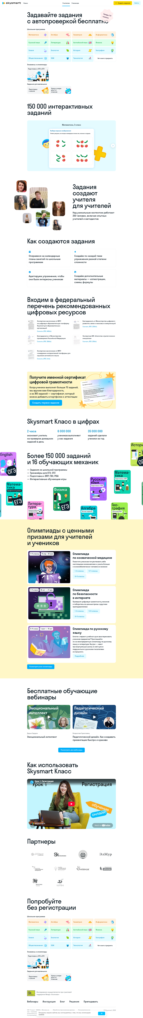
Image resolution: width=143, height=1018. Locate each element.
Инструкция (49, 1001)
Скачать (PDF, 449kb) (44, 331)
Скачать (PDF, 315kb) (90, 341)
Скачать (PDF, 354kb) (44, 341)
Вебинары (32, 1001)
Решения (74, 1001)
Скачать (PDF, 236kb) (90, 327)
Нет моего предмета (105, 58)
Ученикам (75, 3)
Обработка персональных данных (64, 1010)
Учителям (66, 3)
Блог (62, 1001)
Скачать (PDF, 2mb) (43, 359)
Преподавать (90, 1001)
